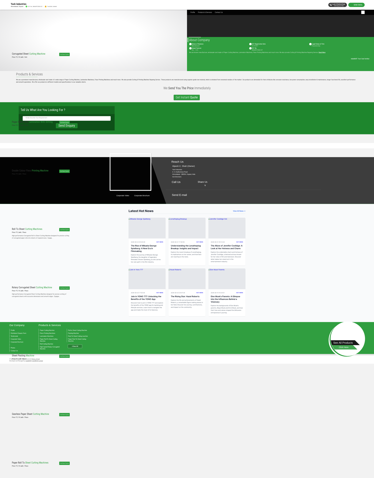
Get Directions (176, 177)
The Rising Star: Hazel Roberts (185, 296)
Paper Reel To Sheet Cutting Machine (77, 340)
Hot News (159, 242)
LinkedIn (207, 185)
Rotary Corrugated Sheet (32, 287)
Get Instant (187, 97)
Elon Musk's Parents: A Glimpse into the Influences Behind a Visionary (225, 299)
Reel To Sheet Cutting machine (78, 336)
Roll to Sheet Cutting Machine (77, 330)
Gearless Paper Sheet (30, 414)
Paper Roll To (30, 462)
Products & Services (205, 12)
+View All (75, 346)
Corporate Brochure (142, 196)
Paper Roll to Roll (32, 122)
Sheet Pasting (23, 355)
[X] (205, 185)
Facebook (202, 185)
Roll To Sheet (27, 229)
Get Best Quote (64, 54)
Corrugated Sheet (28, 53)
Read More (322, 52)
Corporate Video (122, 196)
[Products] (348, 339)
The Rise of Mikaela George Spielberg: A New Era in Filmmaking (144, 248)
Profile (192, 12)
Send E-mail (179, 194)
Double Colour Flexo (30, 170)
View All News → (239, 211)
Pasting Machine (73, 333)
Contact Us (219, 12)
